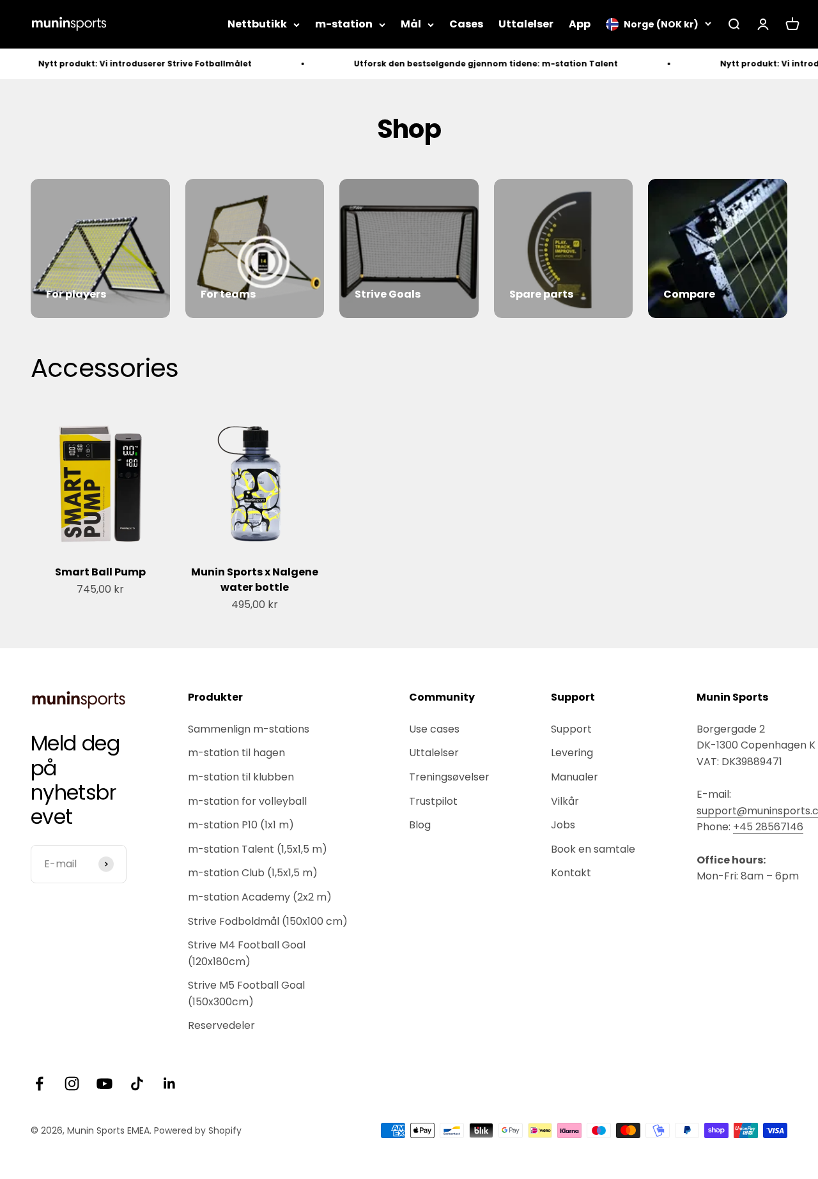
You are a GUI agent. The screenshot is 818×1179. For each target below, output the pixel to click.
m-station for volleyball (247, 801)
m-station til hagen (236, 752)
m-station (344, 24)
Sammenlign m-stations (248, 729)
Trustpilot (433, 801)
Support (571, 729)
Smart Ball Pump (100, 572)
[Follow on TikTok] (137, 1083)
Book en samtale (593, 849)
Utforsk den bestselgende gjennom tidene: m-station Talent (466, 63)
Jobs (563, 825)
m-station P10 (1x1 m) (241, 825)
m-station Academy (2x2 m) (260, 897)
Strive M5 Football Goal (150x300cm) (246, 993)
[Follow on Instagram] (72, 1083)
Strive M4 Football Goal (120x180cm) (246, 953)
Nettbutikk (257, 24)
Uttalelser (525, 24)
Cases (466, 24)
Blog (420, 825)
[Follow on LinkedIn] (169, 1083)
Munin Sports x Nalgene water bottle (254, 580)
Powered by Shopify (198, 1130)
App (579, 24)
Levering (572, 752)
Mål (411, 24)
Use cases (434, 729)
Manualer (574, 777)
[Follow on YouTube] (104, 1083)
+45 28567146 (768, 826)
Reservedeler (221, 1025)
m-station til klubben (241, 777)
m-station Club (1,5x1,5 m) (253, 872)
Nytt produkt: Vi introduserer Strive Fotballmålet (125, 63)
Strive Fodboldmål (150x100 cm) (268, 921)
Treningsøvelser (449, 777)
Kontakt (571, 872)
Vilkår (565, 801)
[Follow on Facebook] (39, 1083)
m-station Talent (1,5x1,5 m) (257, 849)
